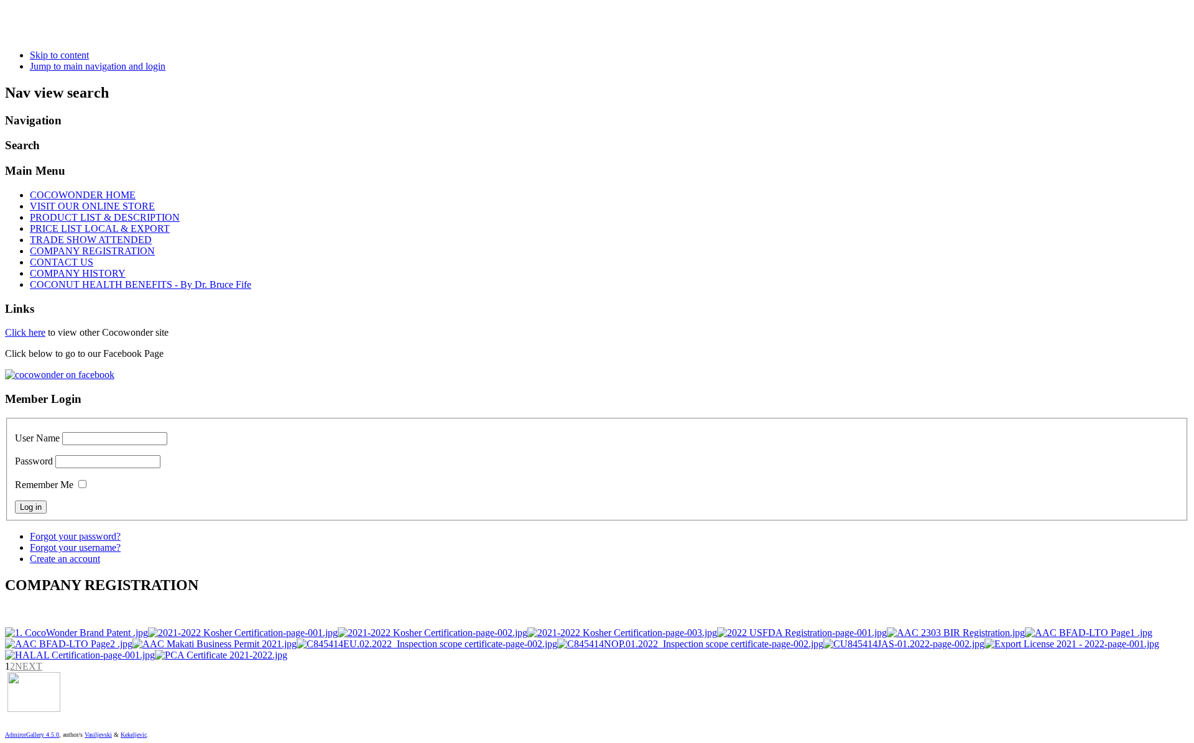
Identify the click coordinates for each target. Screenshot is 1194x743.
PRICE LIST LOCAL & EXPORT (100, 228)
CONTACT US (61, 262)
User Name (37, 438)
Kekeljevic (134, 734)
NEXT (28, 666)
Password (34, 461)
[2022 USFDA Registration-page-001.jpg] (802, 632)
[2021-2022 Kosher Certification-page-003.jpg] (622, 632)
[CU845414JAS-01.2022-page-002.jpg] (903, 644)
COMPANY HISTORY (78, 273)
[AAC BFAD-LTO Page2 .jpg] (68, 644)
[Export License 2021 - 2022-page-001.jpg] (1071, 644)
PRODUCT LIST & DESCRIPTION (105, 217)
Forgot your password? (75, 536)
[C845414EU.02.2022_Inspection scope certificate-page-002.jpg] (427, 644)
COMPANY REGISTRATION (92, 251)
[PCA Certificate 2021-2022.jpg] (221, 655)
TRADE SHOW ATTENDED (91, 239)
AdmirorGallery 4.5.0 (32, 734)
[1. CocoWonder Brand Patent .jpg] (76, 632)
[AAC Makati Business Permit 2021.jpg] (214, 644)
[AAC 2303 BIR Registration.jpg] (956, 632)
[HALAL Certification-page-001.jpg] (80, 655)
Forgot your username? (75, 547)
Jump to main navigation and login (97, 66)
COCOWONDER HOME (83, 195)
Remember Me (44, 484)
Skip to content (59, 55)
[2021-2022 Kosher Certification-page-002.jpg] (432, 632)
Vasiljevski (98, 734)
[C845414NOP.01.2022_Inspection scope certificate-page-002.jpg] (690, 644)
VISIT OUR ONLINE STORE (92, 206)
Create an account (65, 558)
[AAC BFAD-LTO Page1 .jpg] (1088, 632)
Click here (25, 332)
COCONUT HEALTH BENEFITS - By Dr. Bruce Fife (140, 284)
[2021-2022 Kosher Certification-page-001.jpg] (243, 632)
